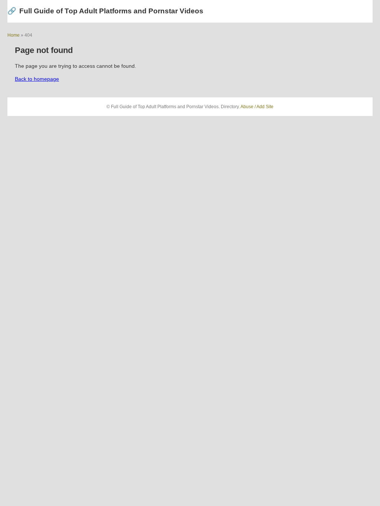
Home (13, 35)
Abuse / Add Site (256, 106)
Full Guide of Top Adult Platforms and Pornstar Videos (105, 11)
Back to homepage (37, 79)
